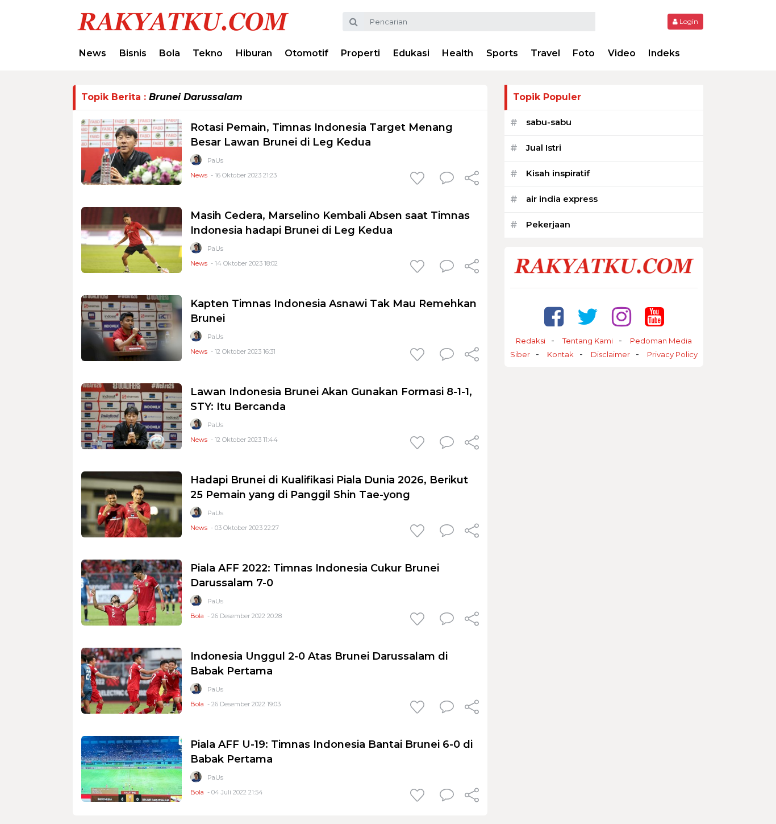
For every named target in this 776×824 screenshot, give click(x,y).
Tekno (208, 53)
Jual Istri (543, 147)
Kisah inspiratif (558, 173)
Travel (545, 53)
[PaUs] (196, 162)
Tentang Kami (587, 340)
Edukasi (411, 53)
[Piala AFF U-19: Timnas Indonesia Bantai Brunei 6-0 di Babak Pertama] (131, 768)
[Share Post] (472, 179)
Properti (360, 53)
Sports (502, 53)
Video (622, 53)
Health (457, 53)
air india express (562, 198)
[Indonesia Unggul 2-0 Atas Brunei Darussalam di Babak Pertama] (131, 679)
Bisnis (133, 53)
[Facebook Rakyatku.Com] (554, 316)
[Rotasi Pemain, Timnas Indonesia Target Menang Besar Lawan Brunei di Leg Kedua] (131, 151)
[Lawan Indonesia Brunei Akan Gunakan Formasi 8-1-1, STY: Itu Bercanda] (131, 415)
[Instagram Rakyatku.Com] (621, 316)
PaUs (215, 160)
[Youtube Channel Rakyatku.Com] (654, 316)
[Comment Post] (447, 179)
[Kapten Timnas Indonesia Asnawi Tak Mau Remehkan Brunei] (131, 327)
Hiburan (254, 53)
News (92, 53)
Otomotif (306, 53)
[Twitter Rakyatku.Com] (587, 316)
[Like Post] (419, 179)
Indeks (664, 53)
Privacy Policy (672, 354)
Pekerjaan (548, 224)
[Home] (183, 20)
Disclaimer (610, 354)
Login (688, 21)
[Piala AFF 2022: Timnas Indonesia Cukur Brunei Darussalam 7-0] (131, 591)
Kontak (560, 354)
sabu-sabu (548, 122)
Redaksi (530, 340)
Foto (584, 53)
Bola (169, 53)
